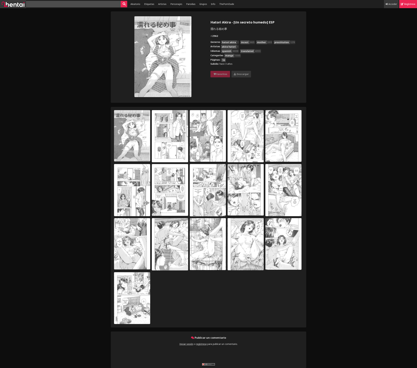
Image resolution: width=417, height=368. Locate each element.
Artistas (162, 4)
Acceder (392, 4)
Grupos (203, 4)
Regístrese (409, 4)
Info (213, 4)
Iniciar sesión (186, 344)
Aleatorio (135, 4)
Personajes (176, 4)
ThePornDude (226, 4)
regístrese (201, 344)
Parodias (190, 4)
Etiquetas (149, 4)
